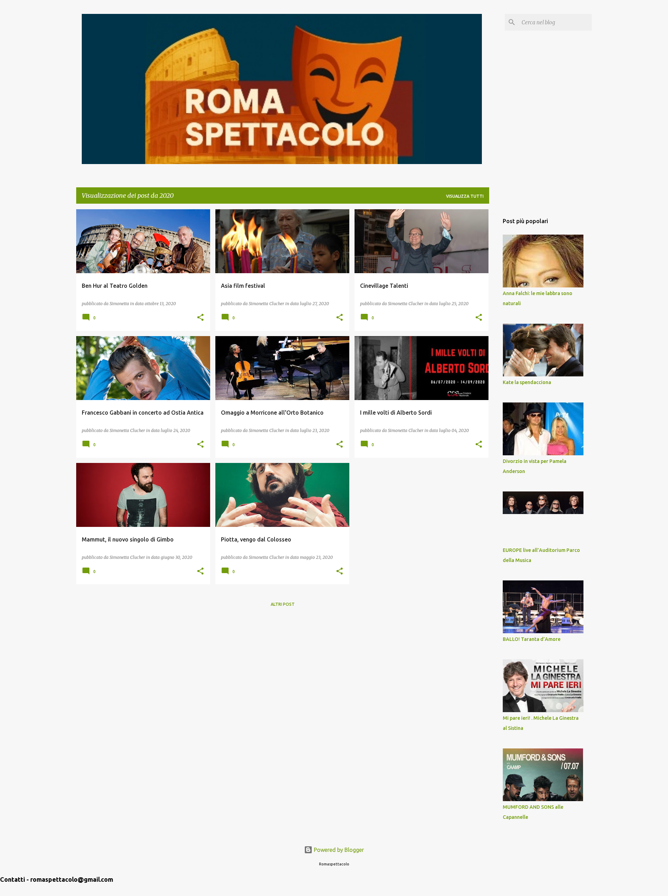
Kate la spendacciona (527, 382)
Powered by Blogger (338, 850)
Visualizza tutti (465, 196)
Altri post (283, 604)
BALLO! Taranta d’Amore (531, 639)
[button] (200, 318)
